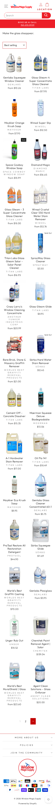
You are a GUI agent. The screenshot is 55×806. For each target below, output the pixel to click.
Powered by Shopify (27, 803)
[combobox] (24, 15)
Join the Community (27, 752)
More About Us (27, 737)
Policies (26, 745)
